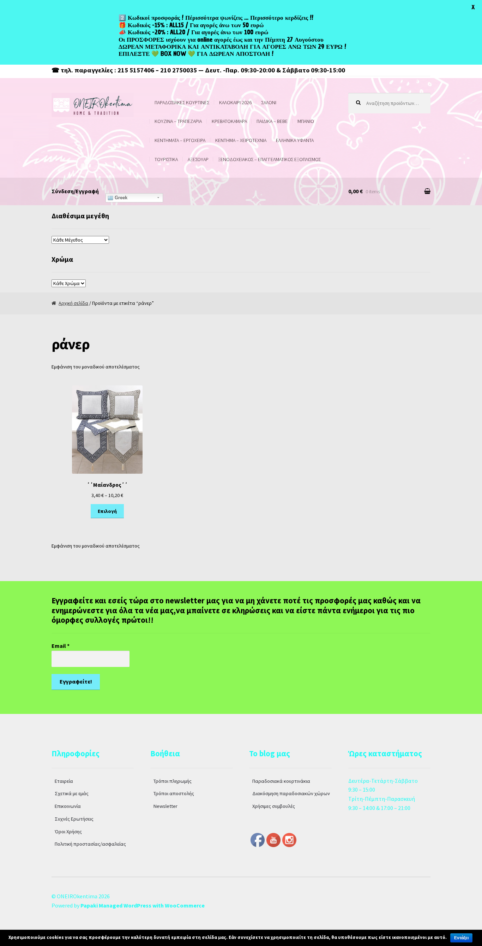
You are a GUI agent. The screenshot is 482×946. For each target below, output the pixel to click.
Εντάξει (461, 937)
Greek (120, 197)
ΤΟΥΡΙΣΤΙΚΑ (166, 159)
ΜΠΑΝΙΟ (305, 121)
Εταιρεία (64, 781)
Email (61, 645)
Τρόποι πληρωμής (172, 781)
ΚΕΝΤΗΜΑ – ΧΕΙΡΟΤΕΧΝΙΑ (240, 140)
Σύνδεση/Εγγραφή (75, 191)
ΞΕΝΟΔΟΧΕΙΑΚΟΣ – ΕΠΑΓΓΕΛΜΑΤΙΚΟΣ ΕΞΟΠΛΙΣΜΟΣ (269, 159)
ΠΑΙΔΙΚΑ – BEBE (272, 121)
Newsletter (165, 806)
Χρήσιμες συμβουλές (273, 806)
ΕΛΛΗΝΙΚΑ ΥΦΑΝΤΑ (295, 140)
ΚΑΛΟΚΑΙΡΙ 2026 (235, 102)
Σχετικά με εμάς (72, 793)
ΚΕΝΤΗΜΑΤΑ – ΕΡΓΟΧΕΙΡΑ (180, 140)
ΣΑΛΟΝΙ (268, 102)
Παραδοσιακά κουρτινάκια (281, 781)
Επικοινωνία (68, 806)
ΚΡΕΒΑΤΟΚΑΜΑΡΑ (229, 121)
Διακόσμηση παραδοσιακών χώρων (291, 793)
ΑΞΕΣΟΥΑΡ (198, 159)
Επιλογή (107, 511)
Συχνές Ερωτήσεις (74, 819)
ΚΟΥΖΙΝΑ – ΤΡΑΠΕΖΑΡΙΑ (178, 121)
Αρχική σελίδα (73, 303)
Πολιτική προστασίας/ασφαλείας (90, 844)
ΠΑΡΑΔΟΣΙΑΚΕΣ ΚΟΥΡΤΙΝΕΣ (182, 102)
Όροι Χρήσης (68, 831)
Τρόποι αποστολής (173, 793)
